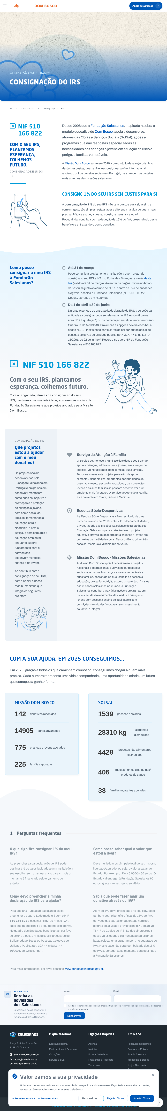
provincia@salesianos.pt (23, 1063)
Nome (66, 991)
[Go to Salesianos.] (11, 108)
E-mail (116, 991)
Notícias (92, 1049)
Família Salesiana (137, 1054)
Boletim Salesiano (98, 1054)
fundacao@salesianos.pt (23, 1059)
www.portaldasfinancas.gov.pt (84, 969)
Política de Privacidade (23, 1098)
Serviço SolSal (57, 1060)
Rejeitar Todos (115, 1098)
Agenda (92, 1044)
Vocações (54, 1054)
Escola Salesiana (58, 1044)
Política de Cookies (48, 1098)
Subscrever (74, 1016)
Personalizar (89, 1098)
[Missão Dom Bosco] (35, 6)
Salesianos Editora (138, 1049)
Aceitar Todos (142, 1098)
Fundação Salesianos (107, 125)
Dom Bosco (104, 131)
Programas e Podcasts (100, 1060)
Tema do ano (95, 1065)
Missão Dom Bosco (77, 163)
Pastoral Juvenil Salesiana (63, 1049)
